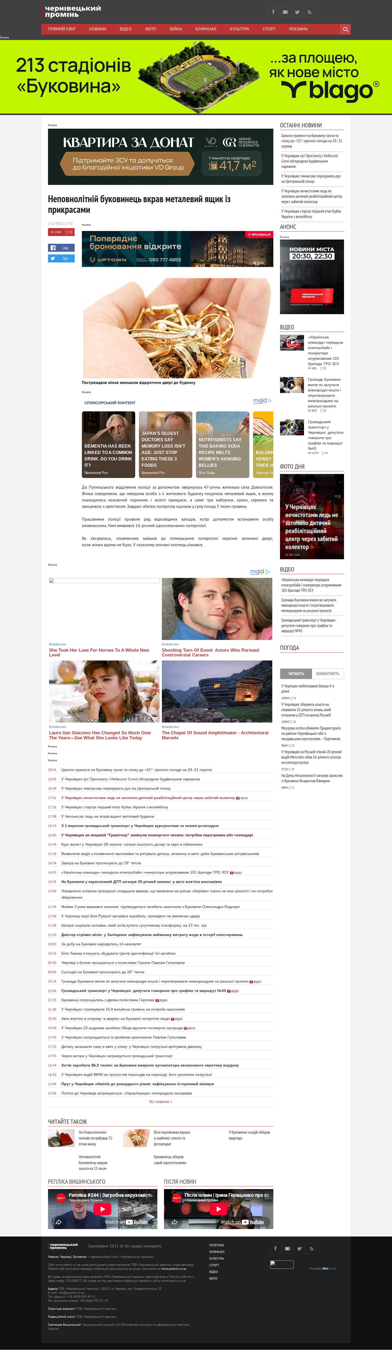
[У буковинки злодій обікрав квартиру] (211, 1138)
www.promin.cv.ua (173, 1269)
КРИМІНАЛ (216, 1252)
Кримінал (205, 29)
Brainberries (57, 644)
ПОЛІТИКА (216, 1246)
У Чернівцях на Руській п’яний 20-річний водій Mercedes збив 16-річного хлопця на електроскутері (311, 757)
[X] (297, 12)
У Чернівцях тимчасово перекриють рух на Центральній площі (311, 178)
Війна (176, 29)
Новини (97, 29)
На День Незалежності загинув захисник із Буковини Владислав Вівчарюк (312, 778)
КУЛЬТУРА (216, 1259)
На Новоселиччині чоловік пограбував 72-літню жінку (96, 1137)
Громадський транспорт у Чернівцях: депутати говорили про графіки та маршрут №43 (308, 625)
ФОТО (213, 1279)
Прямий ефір (61, 29)
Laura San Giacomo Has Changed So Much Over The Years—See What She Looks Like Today (100, 735)
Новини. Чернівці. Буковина (67, 1257)
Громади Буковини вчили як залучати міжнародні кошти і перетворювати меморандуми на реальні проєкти (308, 605)
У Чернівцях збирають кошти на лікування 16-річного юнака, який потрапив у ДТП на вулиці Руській (306, 709)
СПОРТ (214, 1266)
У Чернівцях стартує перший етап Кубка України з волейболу (311, 213)
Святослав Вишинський (64, 1325)
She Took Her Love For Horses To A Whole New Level (99, 653)
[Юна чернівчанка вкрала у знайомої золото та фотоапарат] (136, 1138)
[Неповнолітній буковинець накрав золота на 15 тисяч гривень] (61, 1162)
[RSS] (309, 12)
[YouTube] (285, 12)
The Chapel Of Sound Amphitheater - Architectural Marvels (215, 735)
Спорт (269, 29)
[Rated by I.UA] (282, 1268)
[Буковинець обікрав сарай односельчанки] (136, 1162)
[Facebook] (273, 12)
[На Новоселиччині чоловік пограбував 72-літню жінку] (61, 1138)
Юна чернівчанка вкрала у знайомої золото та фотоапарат (172, 1137)
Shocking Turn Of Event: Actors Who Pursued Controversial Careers (210, 653)
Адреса (53, 1289)
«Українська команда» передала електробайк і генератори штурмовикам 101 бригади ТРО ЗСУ (311, 585)
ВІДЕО (213, 1272)
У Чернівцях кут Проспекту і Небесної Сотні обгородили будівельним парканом (309, 161)
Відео (126, 29)
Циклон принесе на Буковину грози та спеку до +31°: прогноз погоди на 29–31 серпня (311, 141)
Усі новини (159, 1102)
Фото (150, 29)
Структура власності (61, 1309)
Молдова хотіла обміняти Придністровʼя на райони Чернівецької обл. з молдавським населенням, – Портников (311, 733)
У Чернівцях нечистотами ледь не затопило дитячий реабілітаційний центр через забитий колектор (311, 196)
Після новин (180, 1181)
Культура (239, 29)
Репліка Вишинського (76, 1181)
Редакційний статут (61, 1317)
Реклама (298, 29)
